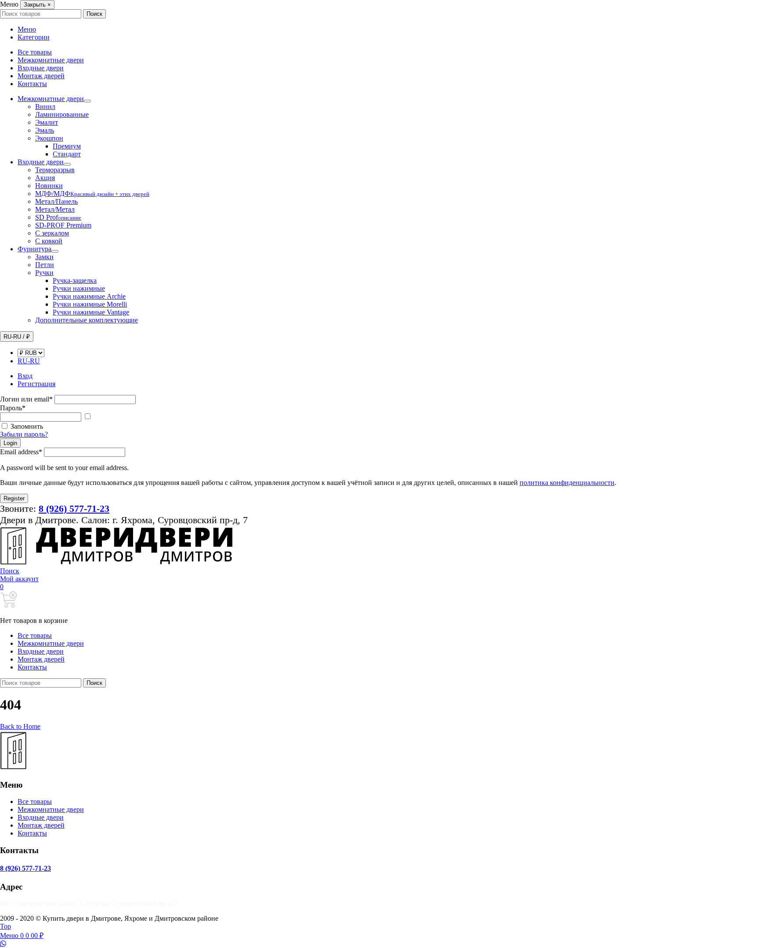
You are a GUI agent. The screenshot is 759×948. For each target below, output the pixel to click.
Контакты (32, 83)
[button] (9, 571)
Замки (44, 257)
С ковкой (48, 241)
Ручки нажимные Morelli (90, 304)
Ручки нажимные (79, 288)
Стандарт (67, 154)
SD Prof (58, 217)
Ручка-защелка (75, 280)
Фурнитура (34, 249)
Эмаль (44, 130)
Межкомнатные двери (51, 60)
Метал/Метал (55, 209)
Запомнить (27, 426)
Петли (44, 264)
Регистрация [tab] (36, 383)
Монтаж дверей (41, 76)
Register (14, 498)
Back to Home (20, 726)
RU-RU (29, 361)
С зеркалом (52, 233)
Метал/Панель (56, 201)
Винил (45, 106)
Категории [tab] (34, 37)
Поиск (94, 14)
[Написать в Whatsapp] (379, 944)
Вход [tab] (25, 376)
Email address (21, 452)
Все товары (35, 52)
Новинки (49, 185)
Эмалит (46, 122)
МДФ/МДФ (92, 193)
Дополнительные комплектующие (86, 320)
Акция (45, 177)
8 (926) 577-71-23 (25, 868)
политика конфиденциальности (567, 482)
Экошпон (49, 138)
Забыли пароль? (24, 434)
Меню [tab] (27, 29)
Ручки (44, 272)
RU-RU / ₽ (17, 336)
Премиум (67, 146)
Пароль (12, 408)
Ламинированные (62, 114)
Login (10, 443)
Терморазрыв (55, 170)
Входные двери (41, 68)
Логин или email (26, 399)
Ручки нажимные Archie (89, 296)
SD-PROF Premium (63, 225)
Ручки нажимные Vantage (91, 312)
